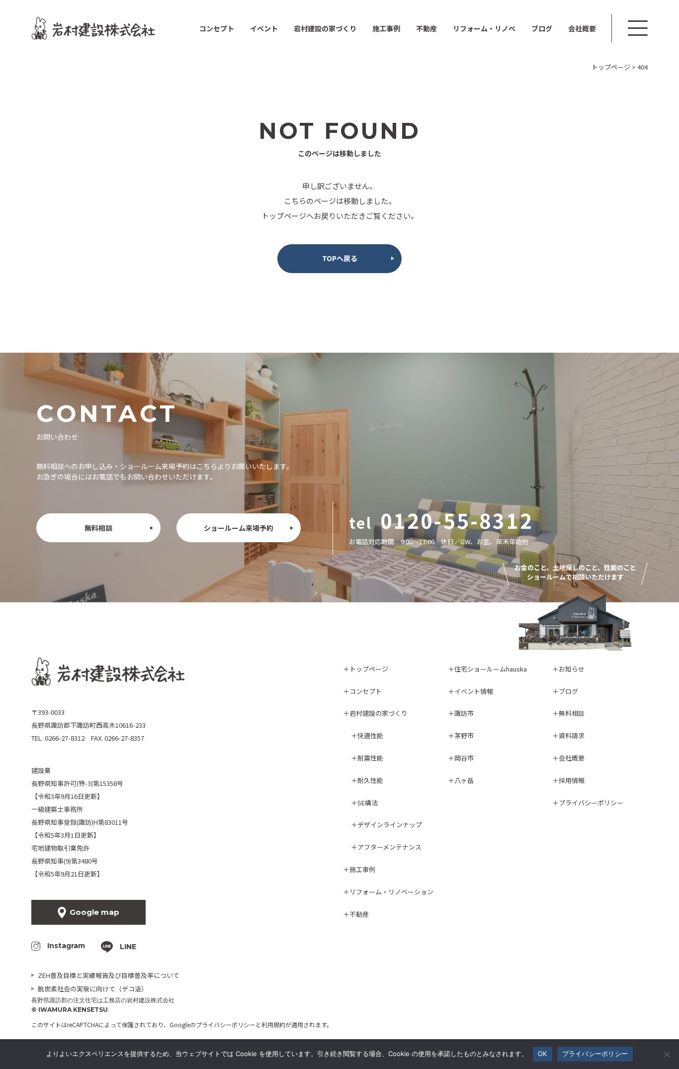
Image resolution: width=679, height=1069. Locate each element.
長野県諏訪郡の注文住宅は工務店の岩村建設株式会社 (102, 1000)
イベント (264, 28)
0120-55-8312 (456, 520)
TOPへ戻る (339, 258)
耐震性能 (370, 758)
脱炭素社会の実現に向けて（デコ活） (93, 988)
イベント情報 (473, 691)
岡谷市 (464, 758)
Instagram (66, 945)
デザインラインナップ (389, 824)
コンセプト (216, 28)
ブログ (541, 28)
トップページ (368, 669)
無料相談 (98, 528)
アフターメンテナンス (389, 847)
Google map (94, 912)
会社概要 (582, 28)
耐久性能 (370, 780)
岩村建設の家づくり (378, 713)
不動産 (426, 28)
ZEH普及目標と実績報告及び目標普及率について (108, 975)
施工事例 (386, 28)
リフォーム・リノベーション (391, 891)
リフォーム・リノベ (484, 28)
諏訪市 (464, 713)
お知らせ (572, 669)
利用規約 (273, 1024)
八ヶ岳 (464, 780)
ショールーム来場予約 (238, 528)
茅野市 (464, 735)
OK (542, 1054)
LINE (128, 946)
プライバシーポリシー (591, 802)
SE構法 (367, 802)
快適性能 (370, 735)
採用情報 (572, 780)
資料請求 (572, 735)
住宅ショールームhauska (490, 669)
